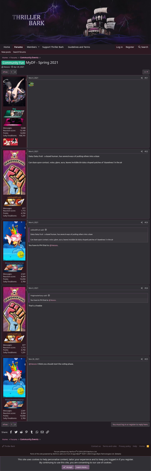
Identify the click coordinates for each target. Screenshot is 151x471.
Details (117, 454)
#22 (146, 151)
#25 (146, 359)
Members (32, 46)
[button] (38, 47)
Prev (6, 72)
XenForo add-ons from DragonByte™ (67, 454)
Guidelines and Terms (79, 46)
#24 (146, 288)
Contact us (96, 446)
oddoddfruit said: (37, 230)
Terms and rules (110, 446)
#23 (146, 222)
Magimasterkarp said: (39, 296)
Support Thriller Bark (53, 46)
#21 (146, 78)
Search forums (19, 52)
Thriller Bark (9, 446)
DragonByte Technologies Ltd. (102, 454)
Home (7, 46)
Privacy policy (125, 446)
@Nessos (53, 245)
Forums (18, 46)
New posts (6, 52)
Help (135, 446)
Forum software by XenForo (75, 451)
